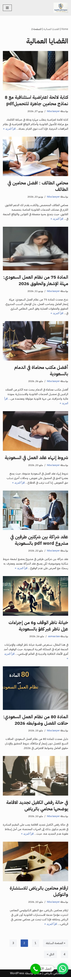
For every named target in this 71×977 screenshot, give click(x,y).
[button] (62, 968)
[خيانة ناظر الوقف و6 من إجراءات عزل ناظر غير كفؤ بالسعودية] (35, 596)
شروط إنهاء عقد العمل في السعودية (36, 457)
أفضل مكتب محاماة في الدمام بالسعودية (41, 370)
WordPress (17, 973)
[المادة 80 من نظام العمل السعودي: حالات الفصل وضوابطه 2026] (35, 688)
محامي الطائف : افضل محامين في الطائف (38, 186)
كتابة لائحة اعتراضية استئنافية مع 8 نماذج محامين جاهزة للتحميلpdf (36, 100)
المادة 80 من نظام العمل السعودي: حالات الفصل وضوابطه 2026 (35, 720)
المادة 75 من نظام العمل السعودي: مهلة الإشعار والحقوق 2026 (35, 280)
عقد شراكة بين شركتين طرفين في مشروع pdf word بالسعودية (39, 540)
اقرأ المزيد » (9, 129)
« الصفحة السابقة (55, 943)
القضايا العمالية (51, 29)
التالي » (50, 954)
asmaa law (54, 636)
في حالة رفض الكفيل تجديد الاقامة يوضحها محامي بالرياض (37, 805)
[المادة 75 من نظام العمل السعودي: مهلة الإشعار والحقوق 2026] (35, 248)
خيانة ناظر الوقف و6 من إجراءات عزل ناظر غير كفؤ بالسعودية (38, 625)
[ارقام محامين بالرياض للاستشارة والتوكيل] (35, 861)
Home (64, 29)
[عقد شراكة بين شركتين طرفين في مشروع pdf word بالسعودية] (35, 510)
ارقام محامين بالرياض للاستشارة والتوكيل (39, 891)
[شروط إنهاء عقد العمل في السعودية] (35, 431)
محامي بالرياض (52, 973)
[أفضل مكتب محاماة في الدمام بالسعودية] (35, 341)
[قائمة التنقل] (7, 8)
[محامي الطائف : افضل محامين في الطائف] (35, 156)
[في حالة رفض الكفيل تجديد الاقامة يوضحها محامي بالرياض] (35, 776)
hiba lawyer (53, 111)
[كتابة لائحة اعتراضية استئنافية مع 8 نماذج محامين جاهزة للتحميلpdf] (35, 71)
